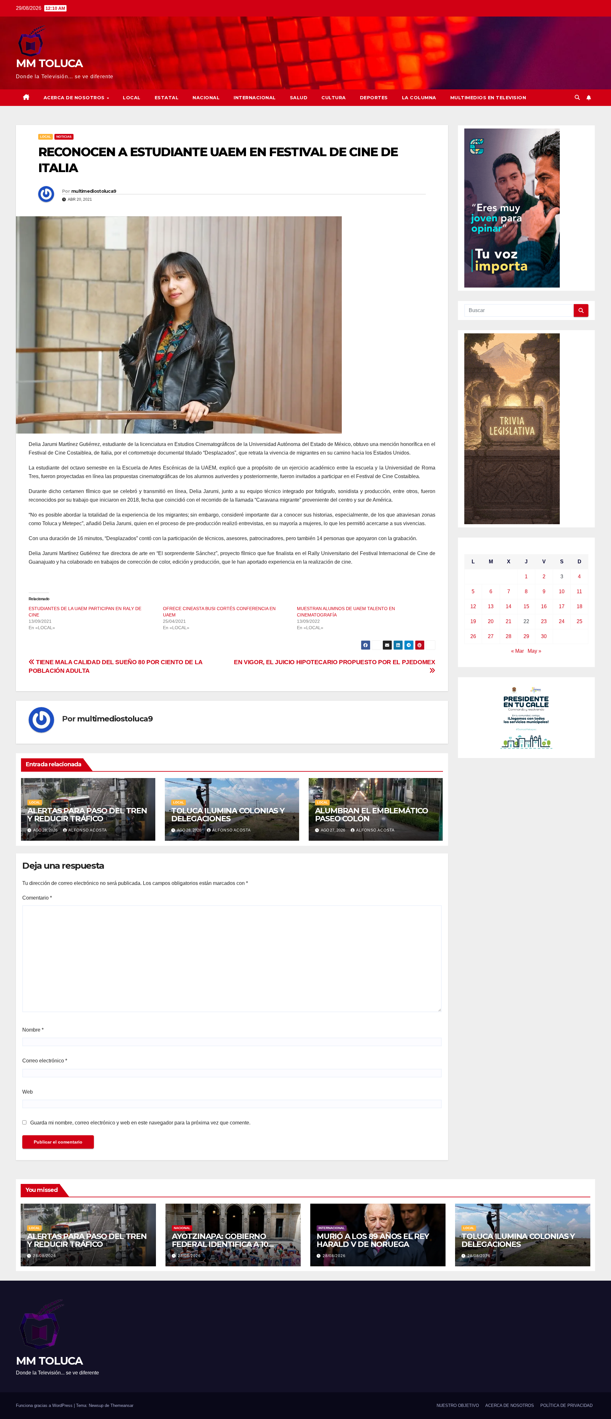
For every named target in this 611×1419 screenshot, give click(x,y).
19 (473, 621)
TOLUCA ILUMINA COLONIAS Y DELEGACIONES (227, 814)
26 (473, 636)
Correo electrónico (44, 1060)
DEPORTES (374, 98)
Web (27, 1092)
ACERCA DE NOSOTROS (75, 98)
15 (526, 606)
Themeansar (121, 1405)
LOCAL (132, 98)
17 (562, 606)
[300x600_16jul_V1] (512, 428)
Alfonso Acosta (87, 830)
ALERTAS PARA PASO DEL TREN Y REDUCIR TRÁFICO (87, 814)
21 (508, 621)
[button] (577, 97)
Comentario (37, 898)
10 (562, 591)
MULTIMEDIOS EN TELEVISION (488, 98)
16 (544, 606)
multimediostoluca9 (93, 191)
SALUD (299, 98)
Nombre (33, 1030)
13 (491, 606)
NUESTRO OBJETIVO (458, 1405)
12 (473, 606)
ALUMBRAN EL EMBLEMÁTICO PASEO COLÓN (371, 814)
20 (491, 621)
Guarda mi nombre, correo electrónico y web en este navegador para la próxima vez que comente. (140, 1122)
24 (562, 621)
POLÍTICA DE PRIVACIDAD (566, 1405)
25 (579, 621)
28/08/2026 (44, 1256)
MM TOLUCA (49, 63)
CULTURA (333, 98)
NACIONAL (206, 98)
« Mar (517, 651)
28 (508, 636)
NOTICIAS (64, 136)
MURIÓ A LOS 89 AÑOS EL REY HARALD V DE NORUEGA (373, 1240)
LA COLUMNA (419, 98)
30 (544, 636)
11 (579, 591)
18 (579, 606)
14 (508, 606)
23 (544, 621)
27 (491, 636)
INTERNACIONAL (255, 98)
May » (534, 651)
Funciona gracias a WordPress (45, 1405)
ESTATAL (167, 98)
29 (526, 636)
